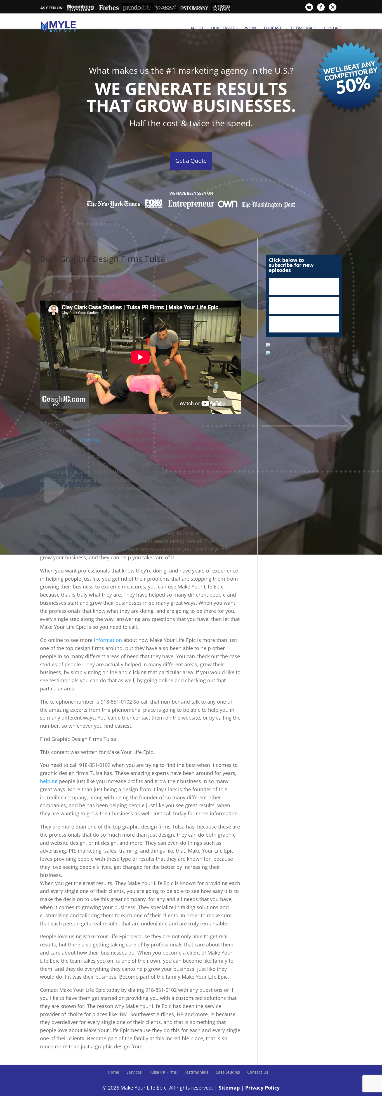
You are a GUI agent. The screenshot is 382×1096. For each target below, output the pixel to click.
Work (251, 28)
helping (49, 781)
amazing (90, 439)
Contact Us (257, 1072)
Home (113, 1072)
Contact (333, 28)
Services (134, 1072)
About (197, 28)
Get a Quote (191, 160)
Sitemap (229, 1087)
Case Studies (228, 1072)
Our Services (224, 28)
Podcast (273, 28)
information (108, 640)
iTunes (304, 286)
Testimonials (303, 28)
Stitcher (304, 305)
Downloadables (304, 324)
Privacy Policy (262, 1087)
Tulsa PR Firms (163, 1072)
